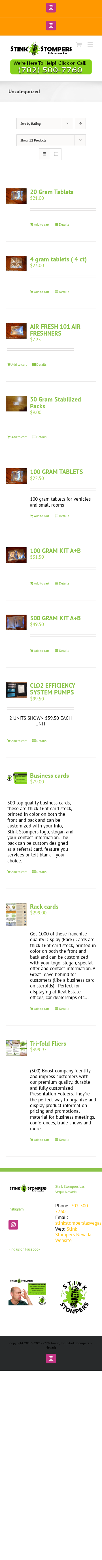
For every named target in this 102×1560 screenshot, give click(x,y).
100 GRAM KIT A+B (55, 551)
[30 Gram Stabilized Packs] (16, 403)
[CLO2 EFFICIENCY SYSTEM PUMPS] (16, 690)
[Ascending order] (80, 123)
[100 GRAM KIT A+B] (16, 555)
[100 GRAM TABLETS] (16, 476)
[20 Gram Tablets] (16, 196)
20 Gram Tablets (51, 192)
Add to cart (41, 224)
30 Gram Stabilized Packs (55, 402)
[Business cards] (16, 778)
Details (64, 224)
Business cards (49, 775)
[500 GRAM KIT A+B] (16, 622)
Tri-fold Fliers (48, 1043)
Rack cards (44, 906)
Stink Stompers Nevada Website (73, 1235)
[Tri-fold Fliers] (16, 1048)
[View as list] (55, 154)
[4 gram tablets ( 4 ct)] (16, 263)
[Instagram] (13, 1225)
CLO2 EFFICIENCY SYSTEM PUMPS (52, 688)
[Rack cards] (16, 914)
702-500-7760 (72, 1208)
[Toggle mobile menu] (91, 44)
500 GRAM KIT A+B (55, 618)
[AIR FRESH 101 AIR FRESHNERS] (16, 331)
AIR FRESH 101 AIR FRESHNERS (55, 330)
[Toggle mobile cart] (79, 44)
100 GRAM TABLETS (56, 472)
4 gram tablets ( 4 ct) (58, 259)
